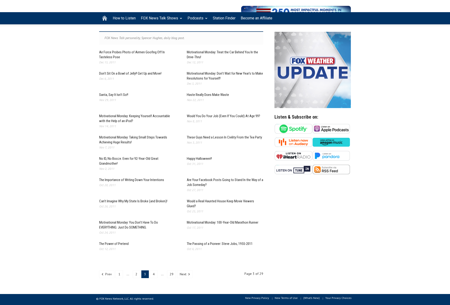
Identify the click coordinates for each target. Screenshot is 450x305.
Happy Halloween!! (199, 158)
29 (171, 274)
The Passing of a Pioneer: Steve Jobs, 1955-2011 (220, 244)
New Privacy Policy (257, 298)
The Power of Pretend (114, 244)
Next (183, 274)
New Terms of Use (286, 298)
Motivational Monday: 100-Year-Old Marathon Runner (222, 222)
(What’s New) (311, 298)
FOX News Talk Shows (158, 20)
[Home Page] (104, 18)
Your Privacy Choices (338, 298)
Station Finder (224, 18)
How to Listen (124, 18)
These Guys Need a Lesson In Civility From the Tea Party (224, 137)
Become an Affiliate (256, 18)
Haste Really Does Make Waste (208, 95)
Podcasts (194, 20)
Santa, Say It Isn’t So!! (113, 95)
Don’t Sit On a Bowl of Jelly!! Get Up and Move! (130, 73)
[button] (346, 17)
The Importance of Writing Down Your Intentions (131, 180)
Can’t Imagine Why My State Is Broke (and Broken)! (133, 201)
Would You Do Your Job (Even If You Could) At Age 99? (223, 116)
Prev (108, 274)
